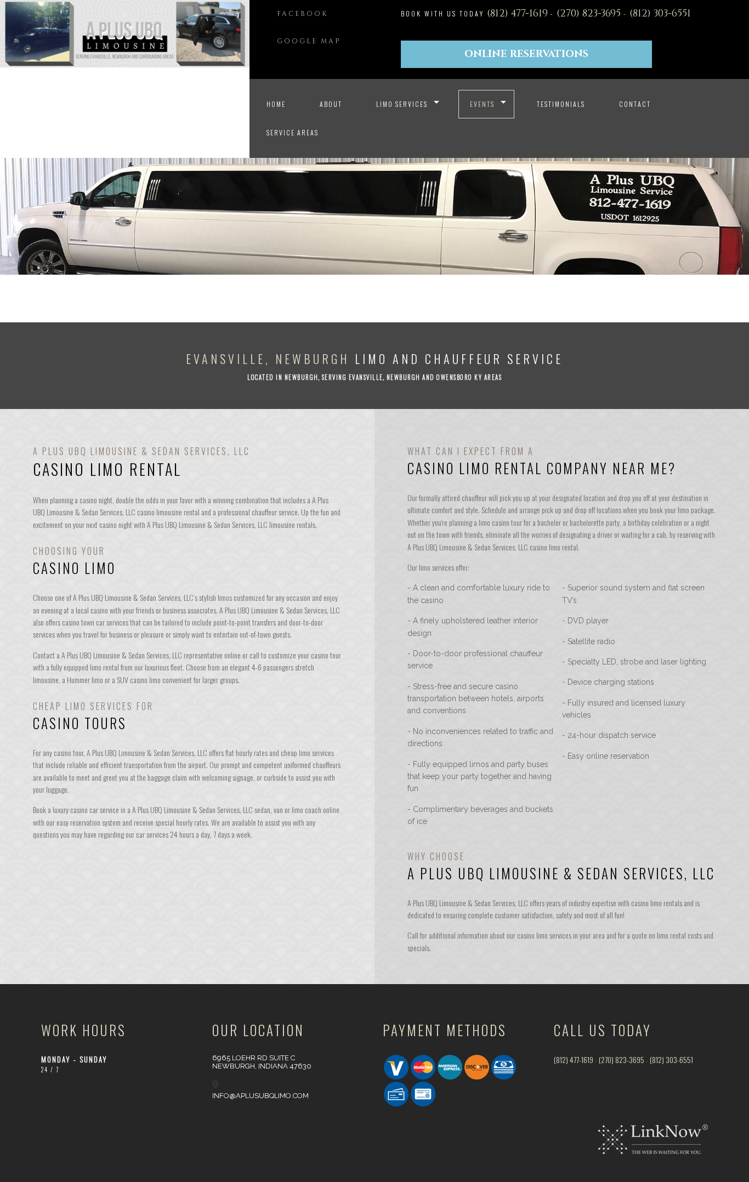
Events (482, 104)
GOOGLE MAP (309, 41)
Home (276, 104)
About (331, 104)
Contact (635, 104)
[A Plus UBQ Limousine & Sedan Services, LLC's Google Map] (215, 1084)
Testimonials (561, 104)
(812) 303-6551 (660, 13)
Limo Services (402, 104)
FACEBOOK (302, 13)
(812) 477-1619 (519, 13)
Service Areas (292, 132)
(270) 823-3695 (590, 13)
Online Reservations (526, 54)
